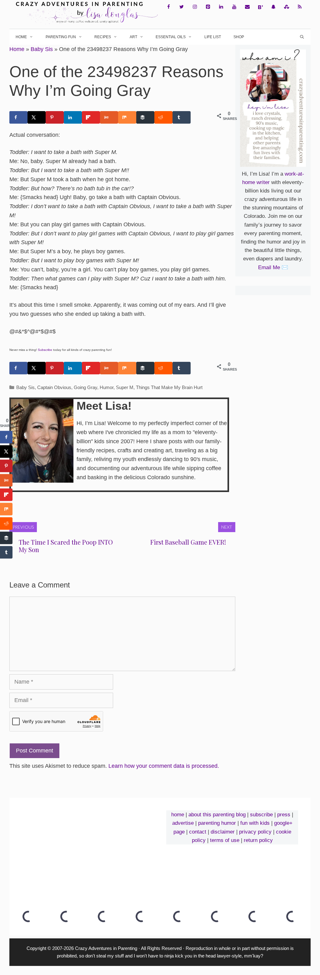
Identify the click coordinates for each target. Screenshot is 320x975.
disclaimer (223, 832)
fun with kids (255, 823)
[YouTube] (234, 7)
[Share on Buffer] (145, 117)
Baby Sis (42, 49)
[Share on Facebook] (18, 117)
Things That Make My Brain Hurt (169, 387)
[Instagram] (194, 7)
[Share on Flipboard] (91, 117)
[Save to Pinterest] (55, 117)
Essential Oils (171, 37)
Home (21, 37)
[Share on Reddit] (163, 117)
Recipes (102, 37)
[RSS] (299, 7)
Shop (238, 37)
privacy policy (255, 832)
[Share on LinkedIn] (73, 117)
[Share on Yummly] (109, 117)
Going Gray (85, 387)
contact (197, 832)
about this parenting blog (217, 815)
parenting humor (217, 823)
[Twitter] (181, 7)
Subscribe (45, 350)
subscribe (261, 815)
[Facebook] (168, 7)
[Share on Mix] (127, 117)
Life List (212, 37)
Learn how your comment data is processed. (163, 766)
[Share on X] (37, 117)
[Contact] (247, 7)
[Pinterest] (207, 7)
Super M (124, 387)
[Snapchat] (273, 7)
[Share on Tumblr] (181, 117)
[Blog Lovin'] (260, 7)
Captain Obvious (54, 387)
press (283, 815)
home (177, 815)
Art (133, 37)
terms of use (224, 840)
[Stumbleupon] (286, 7)
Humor (106, 387)
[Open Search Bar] (302, 37)
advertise (183, 823)
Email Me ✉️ (273, 267)
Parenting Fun (61, 37)
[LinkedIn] (221, 7)
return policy (258, 840)
